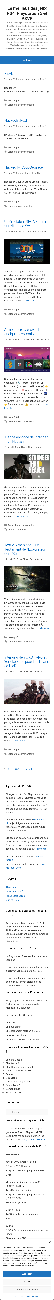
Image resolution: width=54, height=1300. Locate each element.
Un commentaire (17, 529)
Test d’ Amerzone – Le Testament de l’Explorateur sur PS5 (25, 549)
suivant (26, 769)
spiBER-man (12, 900)
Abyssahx (11, 887)
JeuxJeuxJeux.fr (15, 891)
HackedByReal (15, 120)
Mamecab (41, 848)
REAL (8, 73)
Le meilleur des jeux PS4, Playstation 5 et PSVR (27, 13)
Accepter (27, 1274)
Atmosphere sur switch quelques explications (22, 332)
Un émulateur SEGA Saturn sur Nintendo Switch (25, 224)
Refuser (27, 1281)
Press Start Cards (15, 895)
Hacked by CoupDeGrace (23, 167)
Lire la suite (30, 300)
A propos (35, 1296)
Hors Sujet (13, 100)
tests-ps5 (13, 637)
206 (17, 769)
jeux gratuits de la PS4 (33, 1139)
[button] (49, 1242)
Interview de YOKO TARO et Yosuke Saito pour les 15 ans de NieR (26, 661)
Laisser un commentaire (21, 104)
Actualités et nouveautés (21, 525)
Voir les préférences (27, 1289)
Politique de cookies (22, 1296)
